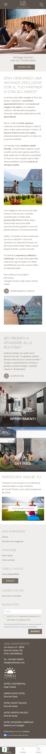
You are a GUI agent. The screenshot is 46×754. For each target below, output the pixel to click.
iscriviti (35, 631)
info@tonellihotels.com (14, 663)
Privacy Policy (9, 731)
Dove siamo (7, 555)
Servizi (5, 537)
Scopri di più (17, 376)
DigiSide (26, 731)
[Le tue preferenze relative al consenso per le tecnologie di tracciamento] (4, 749)
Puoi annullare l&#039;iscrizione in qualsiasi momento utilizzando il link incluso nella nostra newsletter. (23, 625)
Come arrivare (8, 560)
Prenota (10, 581)
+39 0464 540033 (16, 659)
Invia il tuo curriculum (11, 596)
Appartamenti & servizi (22, 291)
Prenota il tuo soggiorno (13, 541)
